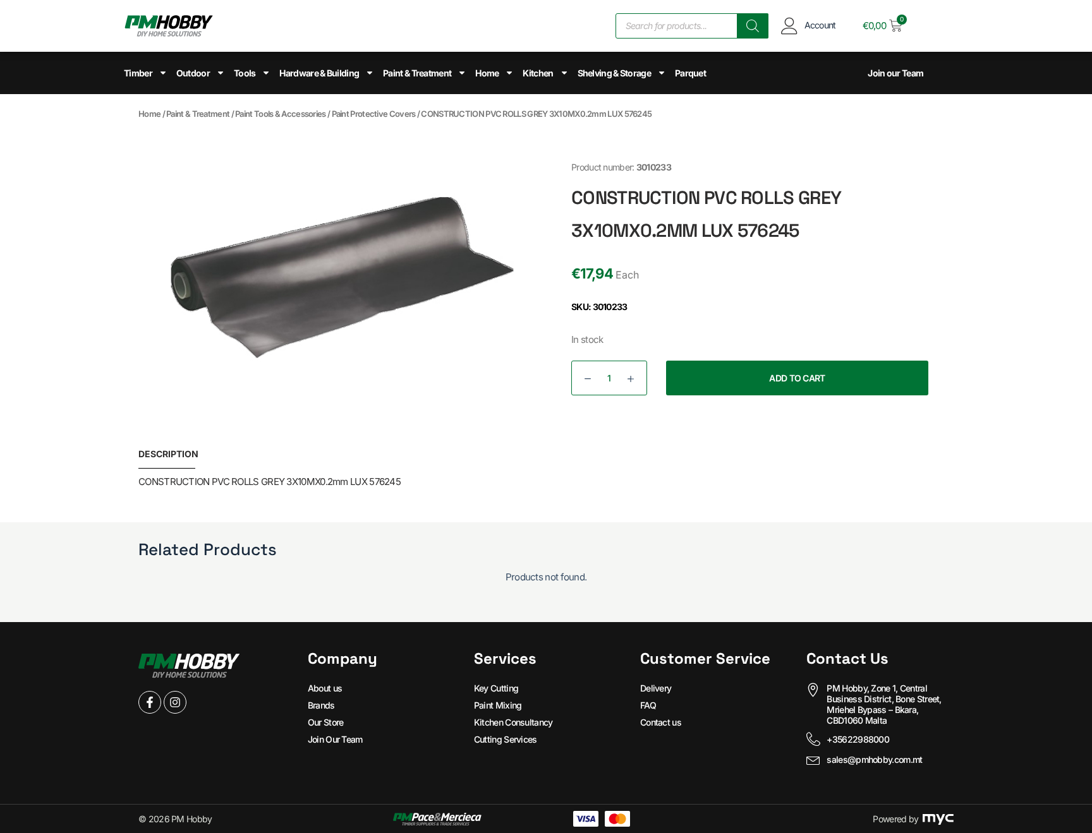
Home (487, 73)
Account (820, 25)
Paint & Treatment (417, 73)
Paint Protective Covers (374, 114)
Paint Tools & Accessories (280, 114)
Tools (245, 73)
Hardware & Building (319, 73)
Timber (138, 73)
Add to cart (797, 378)
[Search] (752, 26)
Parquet (690, 73)
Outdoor (193, 73)
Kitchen (538, 73)
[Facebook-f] (149, 702)
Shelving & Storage (614, 73)
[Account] (789, 25)
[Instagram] (175, 702)
